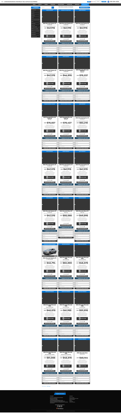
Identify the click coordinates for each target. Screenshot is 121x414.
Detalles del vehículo (49, 88)
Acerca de (69, 4)
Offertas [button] (53, 4)
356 (47, 386)
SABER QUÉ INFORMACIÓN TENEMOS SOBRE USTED (57, 401)
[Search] (53, 8)
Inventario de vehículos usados (73, 398)
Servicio (77, 4)
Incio (34, 4)
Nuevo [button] (40, 4)
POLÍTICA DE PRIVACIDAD (53, 398)
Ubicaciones (61, 4)
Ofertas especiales (72, 399)
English (89, 1)
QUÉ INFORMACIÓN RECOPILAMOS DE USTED (56, 400)
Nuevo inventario (71, 397)
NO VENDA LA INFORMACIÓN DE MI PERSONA (56, 397)
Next (49, 386)
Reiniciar (36, 7)
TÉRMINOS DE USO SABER (54, 399)
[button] (108, 2)
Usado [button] (46, 4)
